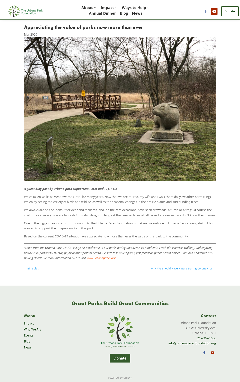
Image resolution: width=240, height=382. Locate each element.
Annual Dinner (102, 14)
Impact (107, 8)
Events (28, 335)
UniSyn (127, 377)
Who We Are (32, 329)
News (137, 14)
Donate (120, 358)
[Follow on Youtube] (214, 11)
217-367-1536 (206, 338)
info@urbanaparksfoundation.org (192, 343)
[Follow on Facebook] (205, 11)
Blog (124, 14)
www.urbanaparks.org (101, 258)
